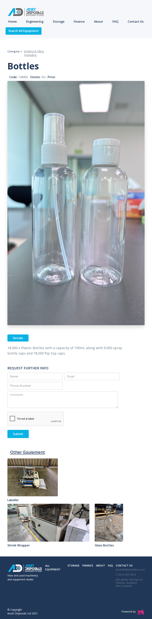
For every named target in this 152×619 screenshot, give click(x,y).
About (98, 21)
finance (87, 565)
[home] (24, 12)
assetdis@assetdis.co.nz (130, 569)
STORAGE (73, 565)
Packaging (30, 55)
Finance (79, 21)
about (100, 565)
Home (12, 21)
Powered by (128, 611)
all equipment (53, 567)
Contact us (124, 565)
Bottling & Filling (34, 51)
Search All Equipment (23, 31)
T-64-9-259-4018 (126, 574)
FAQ (115, 21)
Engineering (34, 21)
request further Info (27, 368)
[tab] (18, 338)
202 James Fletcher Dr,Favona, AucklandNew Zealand (129, 582)
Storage (59, 21)
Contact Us (136, 21)
